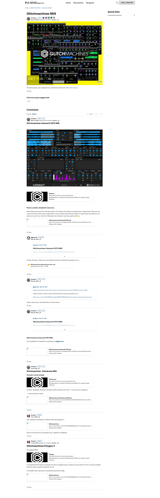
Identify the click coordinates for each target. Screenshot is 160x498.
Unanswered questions (121, 15)
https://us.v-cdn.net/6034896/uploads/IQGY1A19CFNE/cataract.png (54, 252)
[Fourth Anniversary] (46, 18)
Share (29, 91)
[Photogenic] (43, 18)
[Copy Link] (58, 20)
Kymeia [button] (33, 415)
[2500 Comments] (51, 18)
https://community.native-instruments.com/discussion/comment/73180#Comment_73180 (60, 290)
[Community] (34, 3)
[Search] (117, 2)
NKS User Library (72, 88)
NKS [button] (29, 101)
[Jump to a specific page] (101, 114)
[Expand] (64, 256)
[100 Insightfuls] (54, 18)
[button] (28, 19)
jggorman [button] (34, 237)
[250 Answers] (49, 18)
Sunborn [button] (34, 18)
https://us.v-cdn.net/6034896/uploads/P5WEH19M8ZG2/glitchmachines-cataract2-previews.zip (62, 297)
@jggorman (59, 341)
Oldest (34, 114)
